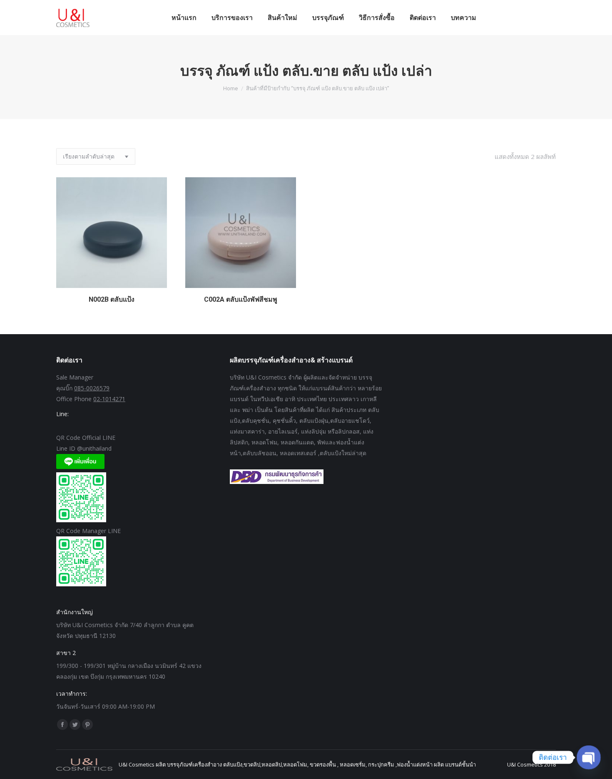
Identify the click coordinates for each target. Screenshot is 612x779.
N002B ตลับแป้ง (111, 299)
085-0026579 (91, 388)
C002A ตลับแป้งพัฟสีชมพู (240, 299)
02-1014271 (109, 399)
